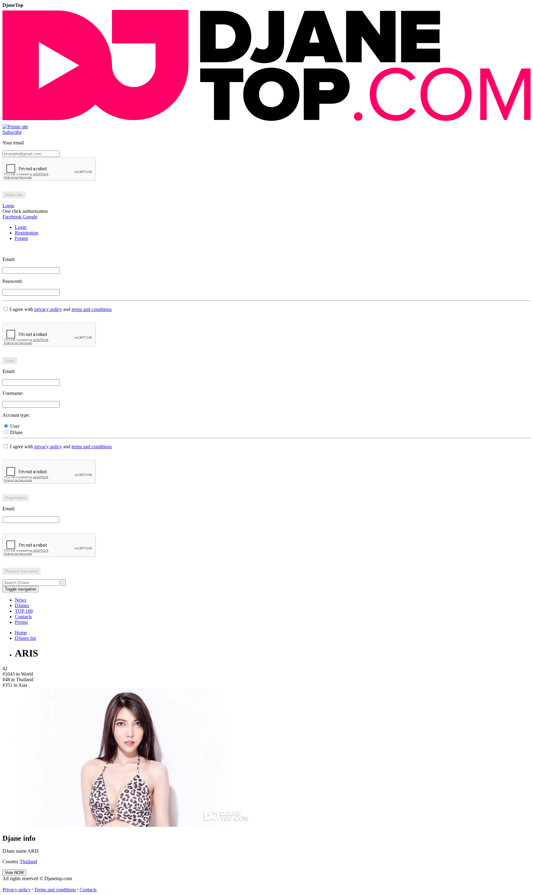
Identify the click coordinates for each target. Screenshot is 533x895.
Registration (26, 232)
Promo (21, 622)
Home (21, 632)
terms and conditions (92, 309)
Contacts (23, 616)
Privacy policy (16, 889)
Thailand (28, 861)
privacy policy (48, 309)
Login (21, 227)
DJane (16, 432)
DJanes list (25, 638)
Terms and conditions (55, 889)
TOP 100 (24, 611)
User (14, 426)
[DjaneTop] (266, 121)
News (20, 600)
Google (29, 216)
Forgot (21, 238)
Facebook (12, 216)
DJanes (22, 605)
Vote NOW (14, 872)
